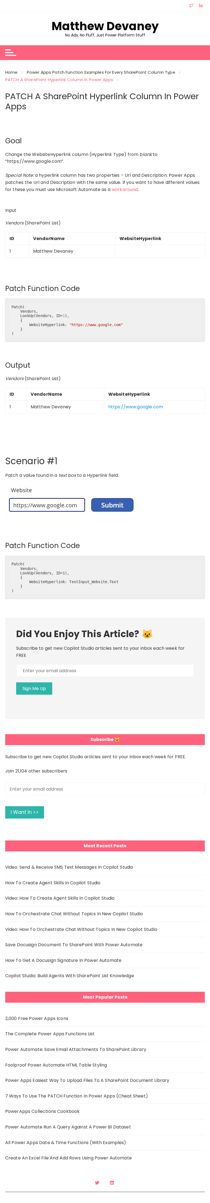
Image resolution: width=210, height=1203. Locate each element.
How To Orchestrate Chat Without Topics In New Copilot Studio (74, 914)
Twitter (97, 1183)
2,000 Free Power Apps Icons (36, 1018)
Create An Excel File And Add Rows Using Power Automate (68, 1158)
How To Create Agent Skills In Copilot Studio (53, 883)
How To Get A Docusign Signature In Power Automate (63, 960)
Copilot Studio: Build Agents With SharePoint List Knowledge (69, 976)
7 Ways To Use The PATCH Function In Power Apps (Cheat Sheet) (76, 1096)
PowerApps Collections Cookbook (42, 1111)
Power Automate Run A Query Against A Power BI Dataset (68, 1127)
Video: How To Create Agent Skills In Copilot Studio (60, 898)
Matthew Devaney (105, 26)
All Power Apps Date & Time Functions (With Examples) (65, 1142)
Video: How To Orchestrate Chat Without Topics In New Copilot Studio (81, 929)
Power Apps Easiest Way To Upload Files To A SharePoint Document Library (87, 1080)
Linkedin (112, 1183)
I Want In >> (25, 812)
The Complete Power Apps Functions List (50, 1034)
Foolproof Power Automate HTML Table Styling (56, 1065)
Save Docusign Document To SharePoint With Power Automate (73, 945)
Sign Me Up (34, 688)
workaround (125, 189)
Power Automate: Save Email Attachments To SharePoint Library (75, 1049)
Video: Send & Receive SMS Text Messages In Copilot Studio (69, 867)
